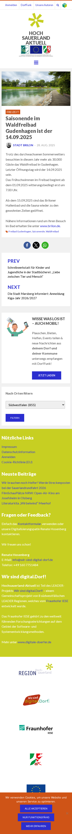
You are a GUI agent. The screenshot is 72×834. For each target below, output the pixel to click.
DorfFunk (26, 5)
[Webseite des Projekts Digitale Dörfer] (64, 5)
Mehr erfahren (36, 826)
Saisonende (38, 231)
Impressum (9, 446)
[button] (27, 245)
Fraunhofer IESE (57, 601)
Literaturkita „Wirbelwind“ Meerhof (26, 503)
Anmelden (11, 5)
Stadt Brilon (23, 145)
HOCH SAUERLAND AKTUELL (36, 38)
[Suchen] (58, 5)
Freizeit (13, 112)
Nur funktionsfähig (36, 817)
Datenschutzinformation (18, 452)
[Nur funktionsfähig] (67, 813)
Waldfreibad (52, 231)
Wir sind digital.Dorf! (28, 590)
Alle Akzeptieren (36, 808)
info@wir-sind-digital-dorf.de (32, 560)
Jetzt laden (46, 375)
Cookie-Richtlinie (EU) (17, 462)
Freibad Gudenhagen (20, 231)
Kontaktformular (29, 524)
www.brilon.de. (50, 226)
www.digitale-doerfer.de (34, 642)
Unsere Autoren (44, 5)
